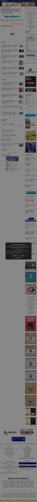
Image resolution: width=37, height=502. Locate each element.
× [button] (30, 243)
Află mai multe (23, 247)
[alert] (18, 251)
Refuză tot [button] (22, 255)
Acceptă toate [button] (15, 255)
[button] (18, 249)
